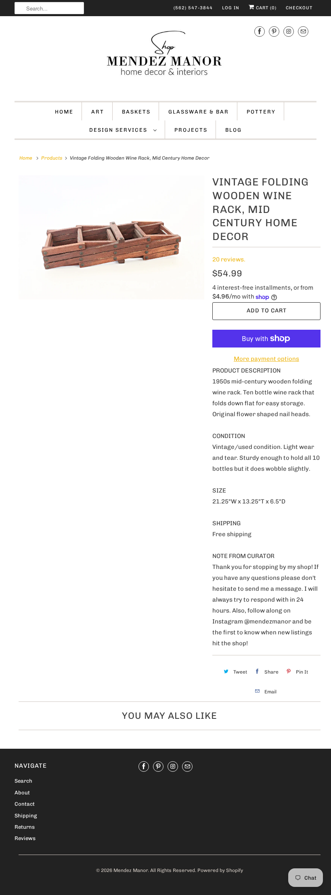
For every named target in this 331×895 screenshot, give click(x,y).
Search (23, 781)
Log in (230, 8)
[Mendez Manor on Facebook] (259, 31)
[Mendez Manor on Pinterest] (274, 31)
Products (51, 158)
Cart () (265, 8)
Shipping (26, 816)
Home (64, 112)
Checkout (299, 8)
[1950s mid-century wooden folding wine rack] (111, 237)
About (22, 793)
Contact (25, 804)
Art (97, 112)
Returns (25, 827)
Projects (190, 130)
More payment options (266, 358)
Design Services (119, 130)
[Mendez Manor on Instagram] (288, 31)
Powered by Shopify (220, 870)
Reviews (25, 838)
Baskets (136, 112)
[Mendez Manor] (165, 57)
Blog (233, 130)
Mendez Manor (130, 870)
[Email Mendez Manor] (303, 31)
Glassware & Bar (198, 112)
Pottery (261, 112)
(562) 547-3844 (193, 8)
